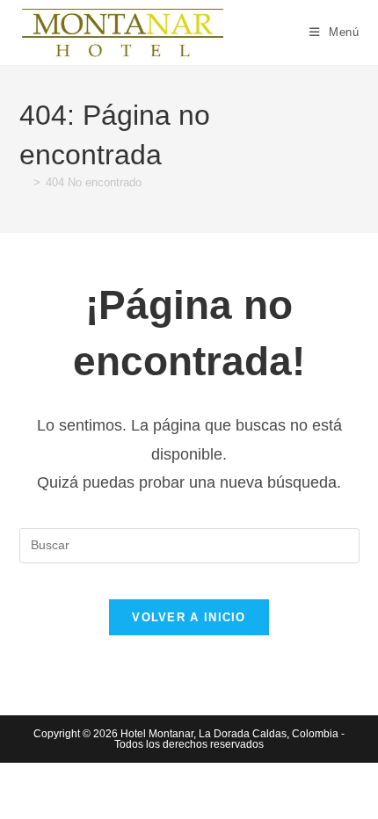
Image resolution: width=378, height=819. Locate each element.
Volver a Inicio (189, 617)
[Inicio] (23, 182)
